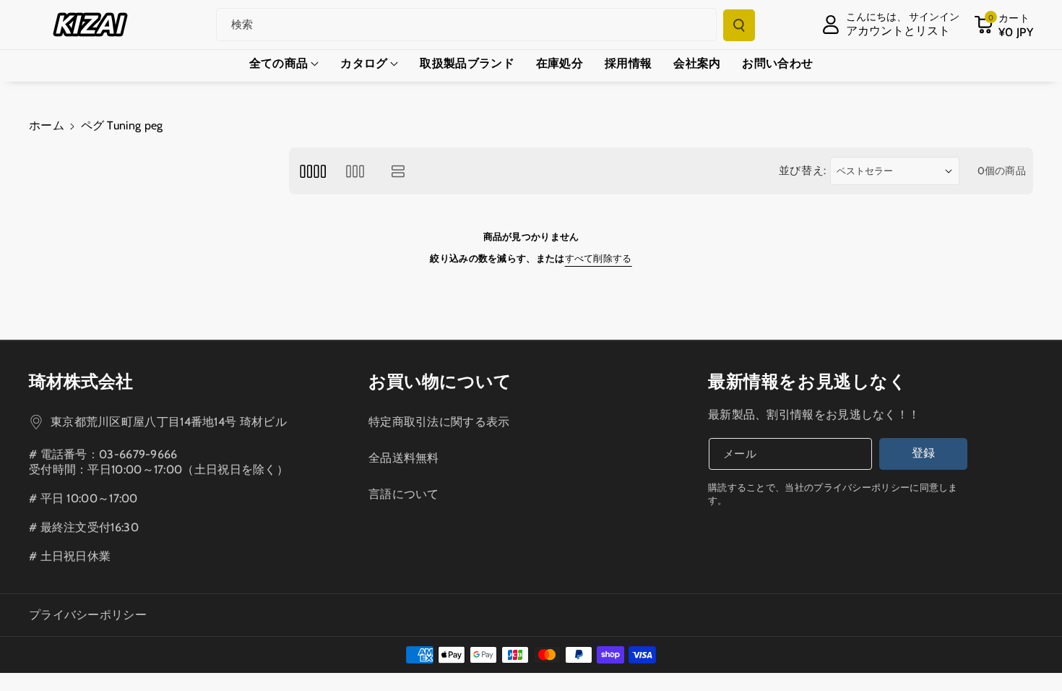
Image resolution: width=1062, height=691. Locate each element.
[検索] (739, 25)
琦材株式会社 (81, 381)
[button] (1003, 24)
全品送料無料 (403, 458)
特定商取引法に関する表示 (439, 422)
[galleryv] (355, 171)
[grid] (312, 171)
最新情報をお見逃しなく (807, 381)
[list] (398, 171)
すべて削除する (598, 258)
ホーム (46, 125)
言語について (403, 494)
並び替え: (803, 170)
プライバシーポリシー (88, 615)
